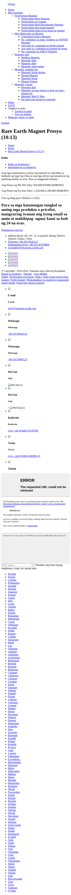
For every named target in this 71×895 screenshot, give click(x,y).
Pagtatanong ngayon (12, 230)
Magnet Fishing (29, 81)
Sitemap (27, 273)
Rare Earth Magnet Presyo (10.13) (26, 151)
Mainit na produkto (11, 273)
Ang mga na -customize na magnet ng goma (44, 48)
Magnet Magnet (29, 75)
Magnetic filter (28, 63)
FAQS (11, 105)
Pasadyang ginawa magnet (30, 282)
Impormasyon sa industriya (22, 167)
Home (11, 9)
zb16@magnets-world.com (22, 308)
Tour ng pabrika (23, 114)
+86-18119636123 (17, 333)
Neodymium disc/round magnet (37, 27)
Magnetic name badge (32, 66)
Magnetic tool (22, 54)
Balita (11, 102)
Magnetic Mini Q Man (33, 96)
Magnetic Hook (29, 78)
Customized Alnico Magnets (36, 36)
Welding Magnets (30, 57)
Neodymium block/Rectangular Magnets (42, 24)
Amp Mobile (40, 273)
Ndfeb (4, 276)
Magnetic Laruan (23, 84)
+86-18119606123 (17, 359)
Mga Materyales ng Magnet (29, 33)
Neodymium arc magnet (33, 21)
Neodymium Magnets (26, 15)
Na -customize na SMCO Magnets (39, 51)
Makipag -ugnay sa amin (21, 117)
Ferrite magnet (17, 279)
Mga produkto (15, 12)
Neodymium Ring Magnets (35, 18)
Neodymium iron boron (21, 276)
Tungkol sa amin (23, 111)
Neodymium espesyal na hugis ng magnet (43, 30)
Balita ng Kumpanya (19, 164)
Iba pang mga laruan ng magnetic (38, 99)
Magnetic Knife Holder (33, 72)
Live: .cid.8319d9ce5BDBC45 (24, 456)
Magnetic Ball (28, 87)
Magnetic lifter (28, 60)
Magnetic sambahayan (26, 69)
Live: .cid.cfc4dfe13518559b (23, 430)
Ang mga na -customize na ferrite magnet (42, 45)
